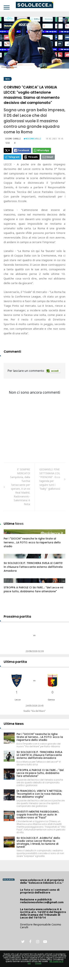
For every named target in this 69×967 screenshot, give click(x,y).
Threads (33, 157)
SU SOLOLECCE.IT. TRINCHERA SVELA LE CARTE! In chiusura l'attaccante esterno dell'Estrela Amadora (33, 567)
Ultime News (14, 724)
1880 (10, 535)
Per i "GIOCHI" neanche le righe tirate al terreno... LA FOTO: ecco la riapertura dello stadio (32, 542)
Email (50, 157)
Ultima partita (15, 662)
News (7, 79)
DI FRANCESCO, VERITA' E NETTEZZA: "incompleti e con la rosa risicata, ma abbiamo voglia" (39, 794)
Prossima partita (17, 616)
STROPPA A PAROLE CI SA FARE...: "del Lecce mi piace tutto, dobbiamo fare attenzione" (33, 589)
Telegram (14, 157)
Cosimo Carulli (13, 139)
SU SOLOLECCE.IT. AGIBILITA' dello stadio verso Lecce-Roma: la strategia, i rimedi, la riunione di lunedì (38, 842)
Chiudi (38, 963)
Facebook (23, 150)
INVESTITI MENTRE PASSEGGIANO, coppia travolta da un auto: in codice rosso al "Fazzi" (38, 814)
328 (10, 584)
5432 (10, 560)
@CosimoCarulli (33, 139)
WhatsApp (43, 150)
